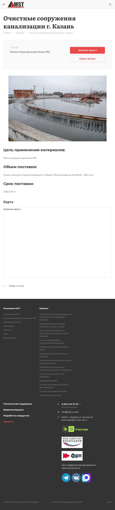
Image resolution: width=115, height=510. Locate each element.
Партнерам (8, 326)
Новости (7, 330)
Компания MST (11, 308)
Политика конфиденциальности (66, 502)
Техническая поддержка (17, 403)
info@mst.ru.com (70, 412)
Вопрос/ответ (9, 338)
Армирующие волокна (50, 395)
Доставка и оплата (12, 322)
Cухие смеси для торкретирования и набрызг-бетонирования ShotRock (56, 317)
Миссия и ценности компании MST (19, 318)
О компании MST (11, 314)
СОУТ (109, 502)
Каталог (44, 308)
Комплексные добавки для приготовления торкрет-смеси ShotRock (54, 333)
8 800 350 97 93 (70, 404)
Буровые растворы (48, 381)
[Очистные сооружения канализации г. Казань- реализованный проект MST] (57, 108)
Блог (5, 334)
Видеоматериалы (13, 409)
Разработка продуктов (16, 415)
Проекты (8, 421)
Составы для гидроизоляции (52, 391)
